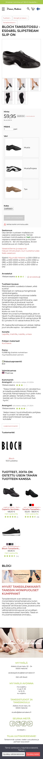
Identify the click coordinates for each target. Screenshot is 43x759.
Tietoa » (21, 750)
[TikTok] (24, 724)
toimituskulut (30, 116)
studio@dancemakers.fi (21, 712)
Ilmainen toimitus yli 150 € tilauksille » (22, 2)
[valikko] (3, 9)
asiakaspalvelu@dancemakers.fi (21, 673)
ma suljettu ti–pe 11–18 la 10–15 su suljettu (21, 688)
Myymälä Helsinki (17, 258)
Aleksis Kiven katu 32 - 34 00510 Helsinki (21, 666)
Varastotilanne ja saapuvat (14, 248)
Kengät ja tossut (20, 18)
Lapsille (5, 334)
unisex (29, 334)
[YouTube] (29, 724)
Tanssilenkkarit (9, 22)
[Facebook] (12, 724)
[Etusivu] (15, 9)
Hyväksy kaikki (33, 754)
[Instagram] (18, 724)
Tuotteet (7, 18)
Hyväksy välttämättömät (13, 754)
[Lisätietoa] (3, 361)
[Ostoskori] (33, 9)
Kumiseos (6, 343)
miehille (13, 334)
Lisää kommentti (11, 426)
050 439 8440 (21, 677)
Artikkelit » (21, 730)
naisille (21, 334)
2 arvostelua (34, 277)
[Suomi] (38, 9)
